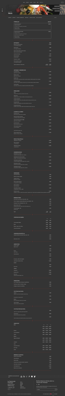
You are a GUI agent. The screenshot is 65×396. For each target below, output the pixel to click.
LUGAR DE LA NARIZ (32, 17)
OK (55, 389)
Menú (37, 2)
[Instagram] (2, 11)
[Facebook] (2, 9)
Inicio (24, 2)
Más (55, 17)
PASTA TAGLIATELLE (39, 17)
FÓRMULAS (9, 17)
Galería (31, 2)
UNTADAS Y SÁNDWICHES (20, 17)
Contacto (41, 2)
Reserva (27, 2)
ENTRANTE (14, 17)
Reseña (34, 2)
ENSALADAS (26, 17)
